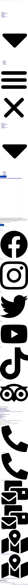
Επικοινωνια (3, 15)
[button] (14, 93)
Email (1, 223)
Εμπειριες (2, 125)
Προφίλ (1, 415)
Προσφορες (3, 14)
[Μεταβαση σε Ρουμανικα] (4, 64)
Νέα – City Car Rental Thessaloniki (5, 414)
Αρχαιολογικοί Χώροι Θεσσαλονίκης (5, 410)
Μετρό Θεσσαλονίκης (3, 408)
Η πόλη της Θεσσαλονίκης (3, 409)
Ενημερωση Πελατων (4, 16)
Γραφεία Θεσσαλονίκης (3, 416)
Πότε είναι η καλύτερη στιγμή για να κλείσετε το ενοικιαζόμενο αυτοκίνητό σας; (11, 411)
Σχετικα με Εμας (3, 12)
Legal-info (1, 417)
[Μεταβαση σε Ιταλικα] (4, 173)
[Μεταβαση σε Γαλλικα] (4, 62)
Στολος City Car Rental (4, 13)
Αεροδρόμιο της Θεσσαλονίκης (4, 407)
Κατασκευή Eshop (7, 582)
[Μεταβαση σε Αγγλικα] (4, 60)
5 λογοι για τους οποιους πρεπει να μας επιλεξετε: (11, 178)
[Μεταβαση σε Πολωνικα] (4, 63)
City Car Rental (13, 582)
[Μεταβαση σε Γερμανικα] (4, 61)
